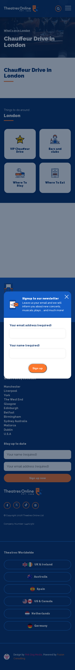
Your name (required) (24, 345)
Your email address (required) (30, 325)
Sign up (37, 368)
